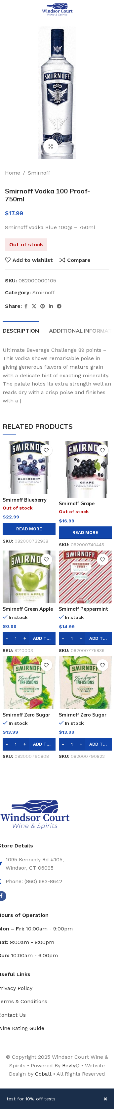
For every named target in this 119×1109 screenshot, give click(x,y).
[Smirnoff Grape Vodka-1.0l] (85, 469)
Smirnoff (39, 173)
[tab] (21, 330)
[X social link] (34, 306)
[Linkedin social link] (51, 306)
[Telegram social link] (59, 306)
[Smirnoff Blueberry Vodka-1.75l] (29, 467)
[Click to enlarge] (50, 146)
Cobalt (44, 1074)
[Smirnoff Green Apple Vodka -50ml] (29, 577)
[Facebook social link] (26, 306)
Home (12, 173)
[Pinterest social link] (42, 306)
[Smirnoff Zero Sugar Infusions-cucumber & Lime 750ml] (85, 682)
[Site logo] (57, 9)
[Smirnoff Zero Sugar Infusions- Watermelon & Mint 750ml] (29, 682)
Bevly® (71, 1065)
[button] (85, 638)
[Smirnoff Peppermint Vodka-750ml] (85, 577)
